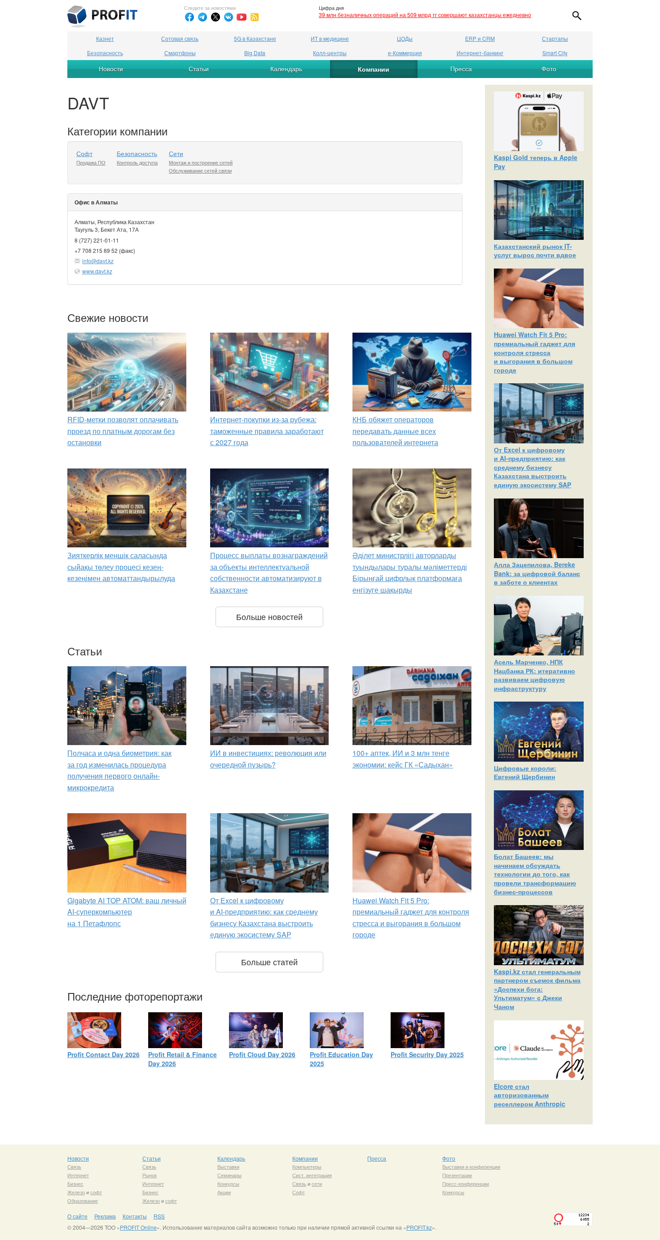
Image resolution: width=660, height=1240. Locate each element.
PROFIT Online (138, 1227)
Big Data (254, 52)
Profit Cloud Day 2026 (262, 1054)
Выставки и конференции (471, 1166)
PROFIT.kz (419, 1227)
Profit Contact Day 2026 (103, 1054)
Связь (74, 1166)
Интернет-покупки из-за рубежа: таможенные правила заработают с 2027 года (267, 430)
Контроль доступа (137, 162)
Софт (84, 153)
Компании (373, 69)
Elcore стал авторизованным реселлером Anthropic (529, 1095)
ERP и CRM (480, 38)
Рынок (149, 1175)
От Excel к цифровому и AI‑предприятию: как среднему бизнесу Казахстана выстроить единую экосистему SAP (532, 467)
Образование (82, 1200)
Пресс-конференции (465, 1183)
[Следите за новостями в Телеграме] (202, 17)
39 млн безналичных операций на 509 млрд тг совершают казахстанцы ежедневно (425, 14)
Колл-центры (330, 52)
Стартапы (555, 38)
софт (96, 1192)
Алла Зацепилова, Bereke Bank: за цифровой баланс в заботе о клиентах (537, 573)
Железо (76, 1192)
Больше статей (269, 961)
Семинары (229, 1175)
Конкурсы (228, 1183)
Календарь (286, 68)
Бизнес (75, 1183)
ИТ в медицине (330, 38)
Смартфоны (180, 52)
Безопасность (105, 52)
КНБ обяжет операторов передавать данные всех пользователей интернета (395, 430)
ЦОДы (405, 38)
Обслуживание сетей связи (200, 170)
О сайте (77, 1216)
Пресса (461, 68)
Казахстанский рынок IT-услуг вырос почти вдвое (535, 251)
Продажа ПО (91, 162)
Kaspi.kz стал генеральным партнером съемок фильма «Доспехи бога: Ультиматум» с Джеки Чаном (537, 989)
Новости (111, 68)
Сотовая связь (179, 38)
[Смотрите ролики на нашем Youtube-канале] (241, 17)
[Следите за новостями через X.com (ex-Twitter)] (215, 17)
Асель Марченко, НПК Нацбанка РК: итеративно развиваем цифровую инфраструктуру (534, 675)
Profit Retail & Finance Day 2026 (182, 1059)
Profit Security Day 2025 (427, 1054)
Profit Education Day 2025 (341, 1059)
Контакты (135, 1216)
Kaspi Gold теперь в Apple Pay (535, 162)
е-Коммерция (405, 52)
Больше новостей (269, 616)
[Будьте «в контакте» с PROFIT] (228, 17)
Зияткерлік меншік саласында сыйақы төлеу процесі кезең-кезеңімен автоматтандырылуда (121, 566)
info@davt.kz (98, 260)
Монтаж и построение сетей (201, 162)
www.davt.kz (97, 271)
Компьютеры (306, 1166)
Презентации (457, 1175)
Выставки (228, 1166)
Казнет (105, 38)
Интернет (78, 1175)
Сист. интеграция (312, 1175)
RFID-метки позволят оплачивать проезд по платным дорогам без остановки (122, 430)
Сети (176, 153)
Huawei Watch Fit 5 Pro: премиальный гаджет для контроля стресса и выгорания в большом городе (534, 352)
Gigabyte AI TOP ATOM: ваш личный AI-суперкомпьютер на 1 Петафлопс (126, 911)
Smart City (555, 52)
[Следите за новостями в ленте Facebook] (189, 17)
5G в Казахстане (255, 38)
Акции (224, 1192)
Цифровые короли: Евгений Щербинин (525, 772)
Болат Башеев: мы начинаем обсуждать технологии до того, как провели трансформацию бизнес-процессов (535, 874)
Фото (548, 68)
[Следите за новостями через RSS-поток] (254, 17)
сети (317, 1183)
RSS (159, 1216)
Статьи (199, 68)
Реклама (105, 1216)
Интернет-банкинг (480, 52)
